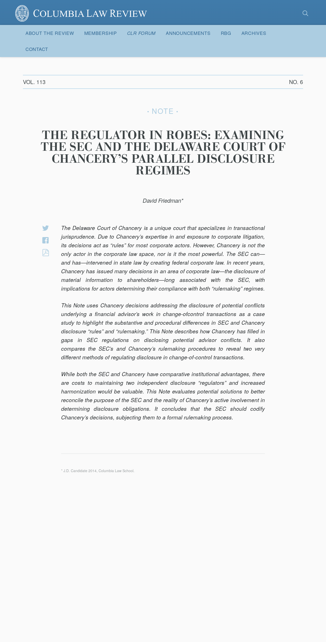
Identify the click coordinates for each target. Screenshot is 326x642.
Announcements (188, 33)
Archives (253, 33)
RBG (226, 33)
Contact (36, 49)
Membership (100, 33)
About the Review (49, 33)
